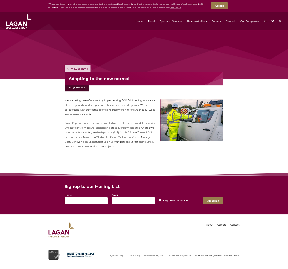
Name (68, 195)
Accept (219, 5)
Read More (175, 7)
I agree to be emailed (176, 200)
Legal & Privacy (116, 255)
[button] (151, 21)
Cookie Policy (134, 255)
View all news (79, 68)
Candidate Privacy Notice (179, 255)
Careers (221, 224)
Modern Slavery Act (153, 255)
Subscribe (213, 200)
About (209, 224)
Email (115, 195)
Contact (235, 224)
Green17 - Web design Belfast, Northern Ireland (217, 255)
